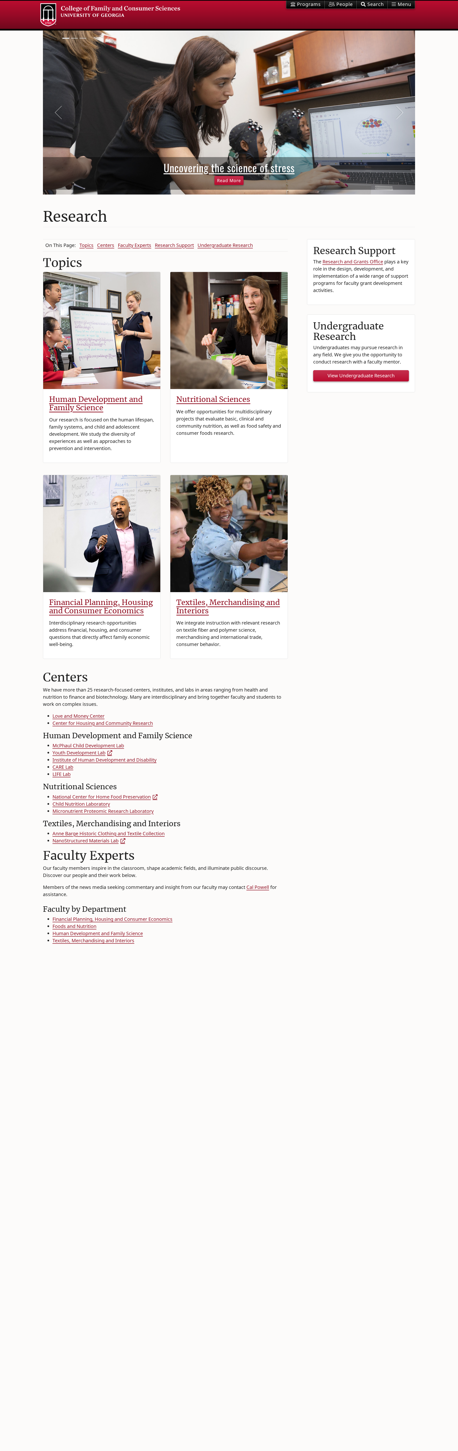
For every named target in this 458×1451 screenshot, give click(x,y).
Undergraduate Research (225, 245)
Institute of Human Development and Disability (104, 760)
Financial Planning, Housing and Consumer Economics (101, 606)
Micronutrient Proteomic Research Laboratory (103, 811)
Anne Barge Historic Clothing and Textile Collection (108, 833)
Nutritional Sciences (213, 399)
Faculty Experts (134, 245)
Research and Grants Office (353, 261)
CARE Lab (62, 767)
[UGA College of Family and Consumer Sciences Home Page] (110, 15)
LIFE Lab (61, 774)
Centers (105, 245)
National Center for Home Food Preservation (101, 797)
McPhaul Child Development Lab (88, 745)
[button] (372, 4)
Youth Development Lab (78, 752)
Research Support (174, 245)
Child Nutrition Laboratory (81, 804)
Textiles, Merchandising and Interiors (228, 606)
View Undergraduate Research (361, 375)
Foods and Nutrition (74, 926)
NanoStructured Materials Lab (85, 840)
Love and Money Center (78, 716)
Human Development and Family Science (96, 403)
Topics (86, 245)
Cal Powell (257, 887)
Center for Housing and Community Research (102, 723)
